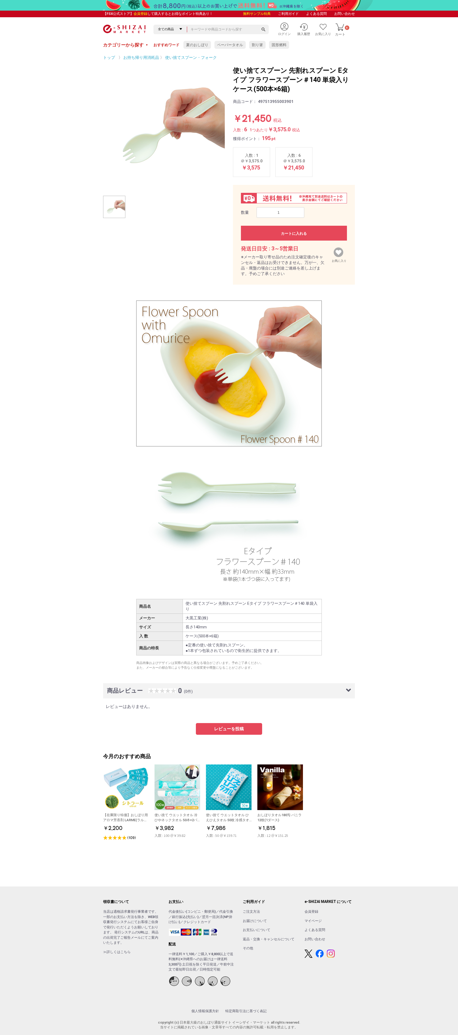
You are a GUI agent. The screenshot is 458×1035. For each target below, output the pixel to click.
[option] (164, 127)
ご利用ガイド (288, 14)
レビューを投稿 (229, 728)
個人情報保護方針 (205, 1011)
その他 (248, 948)
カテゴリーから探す (125, 44)
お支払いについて (256, 930)
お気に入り (339, 259)
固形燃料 (279, 45)
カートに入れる (294, 233)
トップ (109, 57)
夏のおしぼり (197, 45)
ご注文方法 (251, 912)
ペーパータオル (230, 45)
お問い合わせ (344, 14)
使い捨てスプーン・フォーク (191, 57)
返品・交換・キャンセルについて (268, 939)
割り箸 (257, 45)
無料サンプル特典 (257, 14)
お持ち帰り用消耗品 (141, 57)
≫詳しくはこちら (117, 952)
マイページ (313, 921)
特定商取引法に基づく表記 (246, 1011)
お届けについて (255, 921)
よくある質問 (316, 14)
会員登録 (140, 14)
